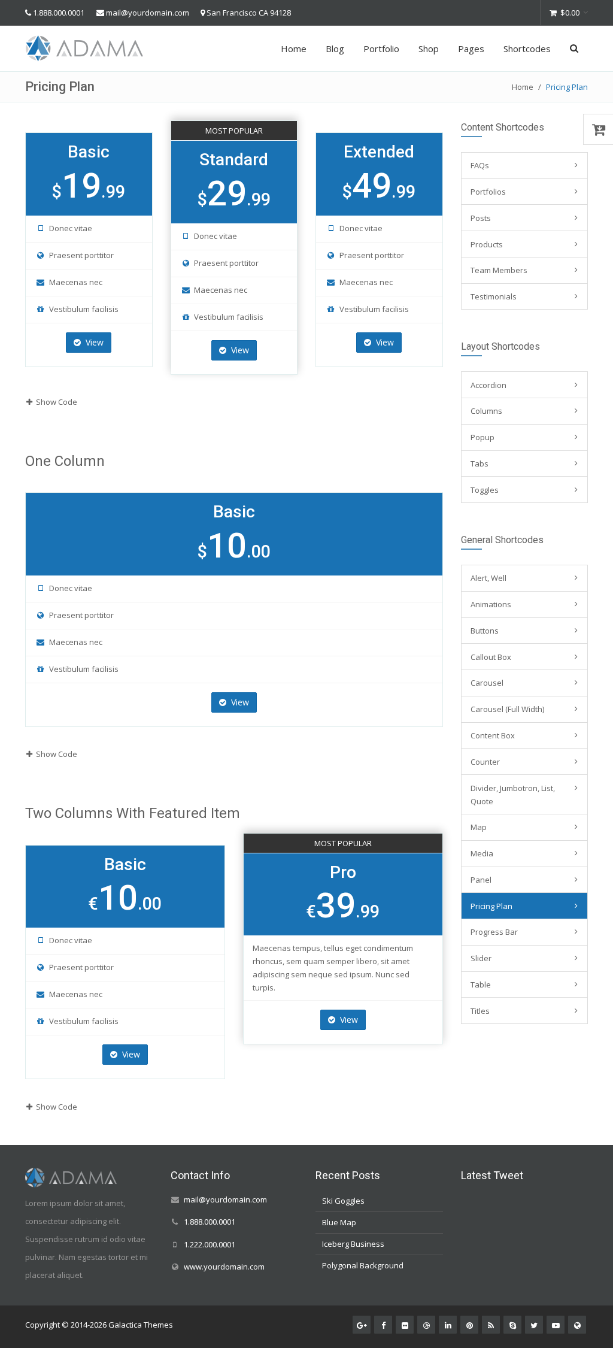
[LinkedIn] (448, 1325)
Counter (485, 761)
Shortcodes (527, 48)
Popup (482, 437)
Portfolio (381, 48)
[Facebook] (383, 1325)
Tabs (479, 463)
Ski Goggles (343, 1200)
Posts (481, 218)
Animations (491, 604)
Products (487, 244)
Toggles (485, 489)
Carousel (487, 682)
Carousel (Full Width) (507, 709)
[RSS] (491, 1325)
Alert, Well (488, 577)
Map (479, 827)
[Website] (577, 1325)
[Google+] (362, 1325)
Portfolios (488, 191)
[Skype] (512, 1325)
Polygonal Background (362, 1265)
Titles (480, 1010)
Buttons (485, 630)
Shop (428, 48)
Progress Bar (494, 931)
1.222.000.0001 (209, 1244)
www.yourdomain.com (224, 1266)
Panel (481, 879)
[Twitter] (534, 1325)
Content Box (493, 735)
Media (482, 853)
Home (293, 48)
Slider (481, 958)
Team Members (499, 270)
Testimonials (494, 296)
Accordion (488, 385)
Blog (335, 48)
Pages (471, 48)
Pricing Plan (491, 906)
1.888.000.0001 (58, 12)
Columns (486, 410)
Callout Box (491, 657)
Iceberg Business (353, 1243)
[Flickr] (405, 1325)
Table (481, 984)
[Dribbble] (426, 1325)
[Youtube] (556, 1325)
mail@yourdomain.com (147, 12)
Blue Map (339, 1222)
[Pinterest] (469, 1325)
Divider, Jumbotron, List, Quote (513, 795)
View (93, 342)
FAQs (480, 165)
